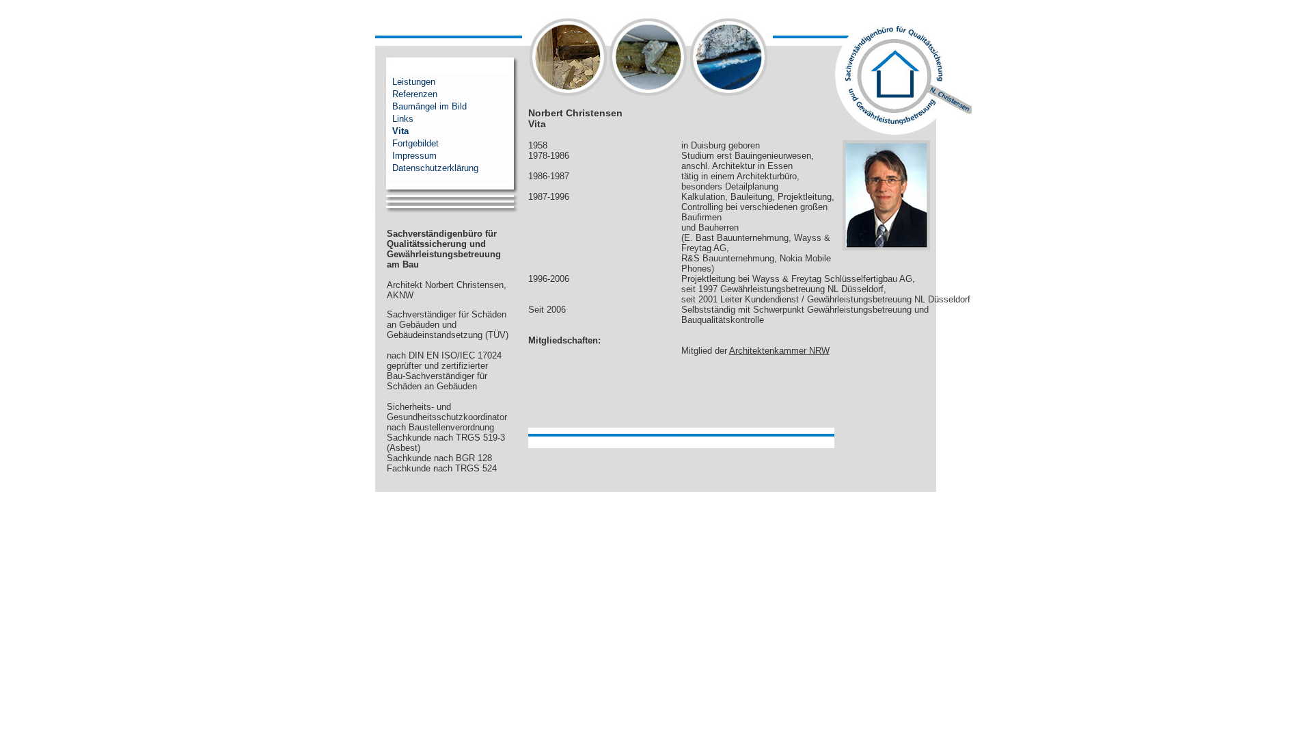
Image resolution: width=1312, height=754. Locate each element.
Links (402, 119)
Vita (400, 131)
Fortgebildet (415, 143)
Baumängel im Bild (429, 106)
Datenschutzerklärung (435, 168)
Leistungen (413, 82)
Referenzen (414, 94)
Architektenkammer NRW (779, 351)
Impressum (414, 156)
